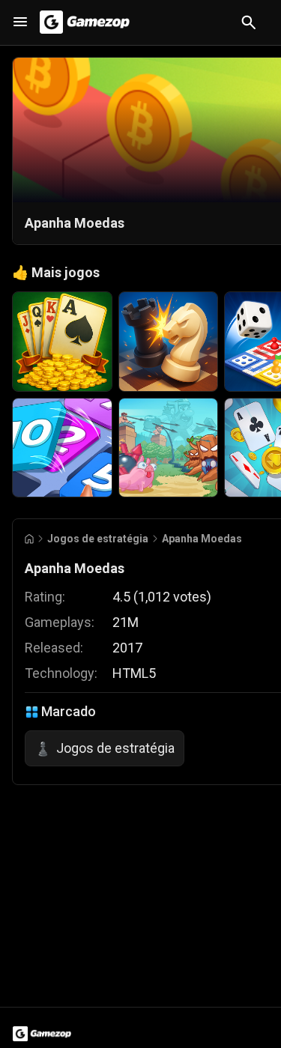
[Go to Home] (29, 539)
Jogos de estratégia (97, 539)
